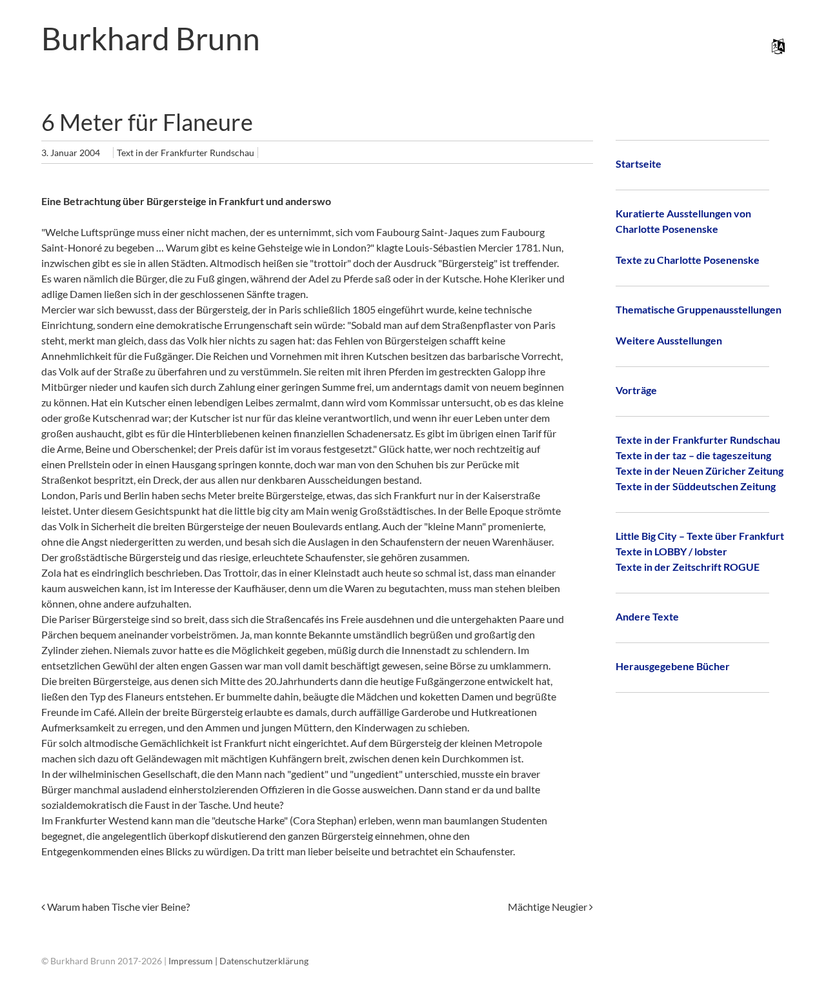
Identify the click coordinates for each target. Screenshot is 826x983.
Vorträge (636, 390)
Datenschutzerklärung (263, 960)
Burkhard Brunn (150, 38)
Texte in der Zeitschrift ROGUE (688, 567)
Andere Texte (647, 616)
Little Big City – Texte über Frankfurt (700, 536)
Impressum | (193, 960)
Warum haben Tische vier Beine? (117, 906)
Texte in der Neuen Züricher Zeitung (699, 470)
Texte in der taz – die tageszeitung (693, 455)
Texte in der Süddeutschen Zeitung (696, 486)
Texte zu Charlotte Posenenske (688, 259)
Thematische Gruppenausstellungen (698, 309)
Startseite (638, 163)
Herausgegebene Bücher (673, 666)
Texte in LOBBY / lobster (671, 551)
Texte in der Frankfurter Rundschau (698, 439)
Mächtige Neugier (548, 906)
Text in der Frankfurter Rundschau (185, 152)
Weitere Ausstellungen (669, 340)
